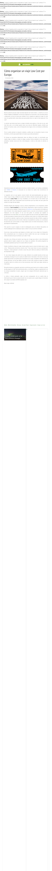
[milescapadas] (26, 64)
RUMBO (8, 190)
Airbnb (16, 214)
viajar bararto (33, 325)
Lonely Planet (25, 325)
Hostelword (29, 209)
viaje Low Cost (41, 325)
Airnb (6, 325)
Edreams (14, 190)
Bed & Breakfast (12, 325)
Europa (19, 325)
